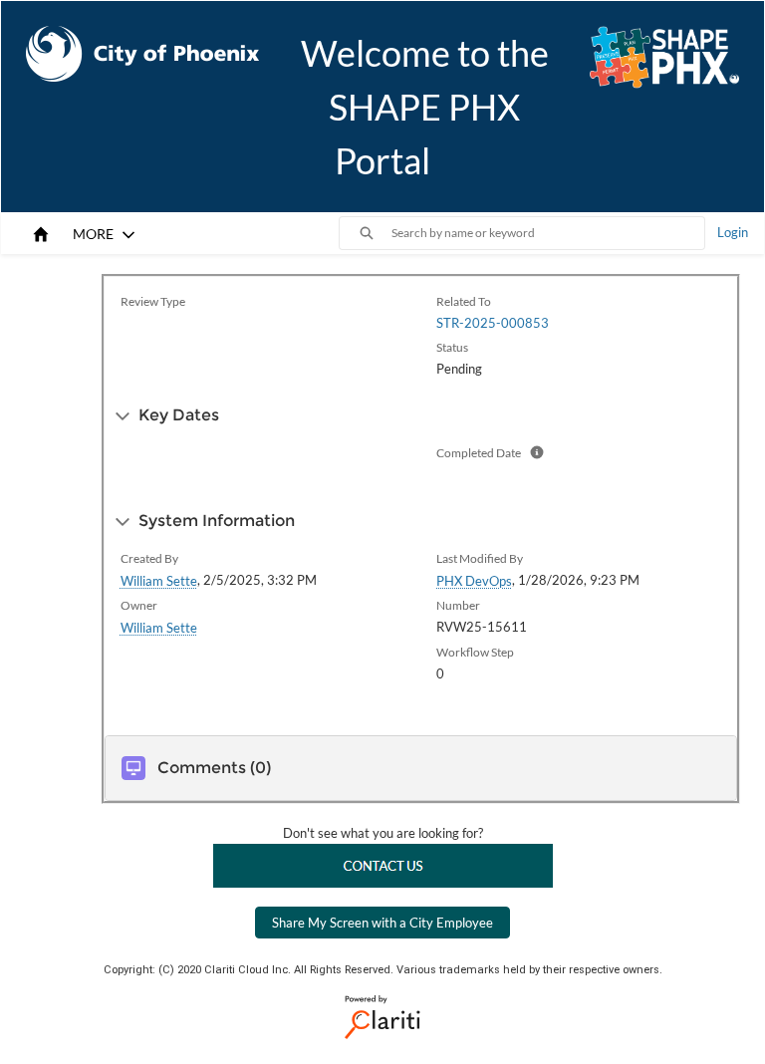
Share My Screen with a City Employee (382, 923)
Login (732, 232)
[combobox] (547, 233)
